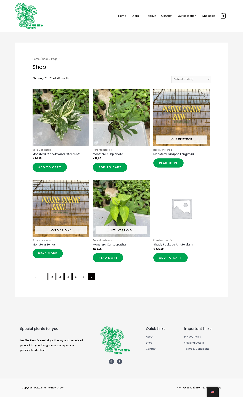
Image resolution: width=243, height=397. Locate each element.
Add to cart (49, 167)
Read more (168, 163)
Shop (45, 59)
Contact (167, 16)
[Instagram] (111, 361)
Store (135, 16)
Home (122, 16)
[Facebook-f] (119, 361)
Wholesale (208, 16)
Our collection (187, 16)
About (152, 16)
